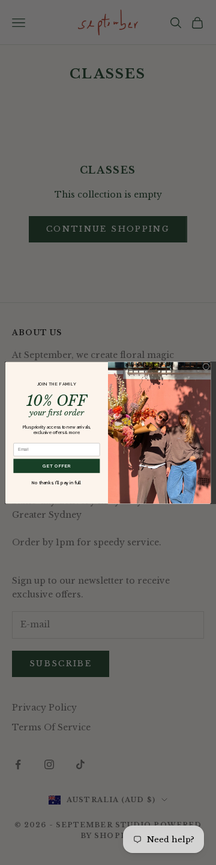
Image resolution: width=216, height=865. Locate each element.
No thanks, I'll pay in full (57, 481)
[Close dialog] (206, 366)
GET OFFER (57, 465)
